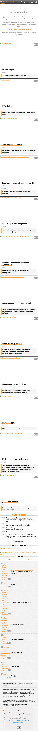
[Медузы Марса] (19, 55)
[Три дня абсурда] (19, 408)
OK (19, 727)
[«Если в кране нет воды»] (19, 130)
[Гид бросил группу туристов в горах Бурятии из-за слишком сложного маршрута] (5, 571)
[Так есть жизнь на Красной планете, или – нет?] (5, 666)
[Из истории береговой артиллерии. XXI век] (19, 168)
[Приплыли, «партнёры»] (19, 329)
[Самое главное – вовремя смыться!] (19, 288)
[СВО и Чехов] (19, 91)
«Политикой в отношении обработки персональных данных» (19, 721)
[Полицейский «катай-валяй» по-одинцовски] (19, 248)
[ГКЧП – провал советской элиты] (19, 445)
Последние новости (19, 515)
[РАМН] (5, 585)
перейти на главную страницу (22, 29)
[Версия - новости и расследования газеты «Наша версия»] (5, 2)
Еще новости (19, 541)
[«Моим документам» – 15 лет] (19, 369)
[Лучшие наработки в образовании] (19, 209)
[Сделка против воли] (19, 487)
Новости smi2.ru (5, 548)
